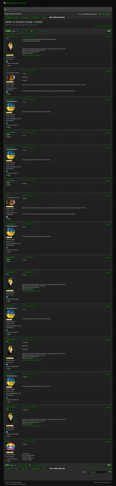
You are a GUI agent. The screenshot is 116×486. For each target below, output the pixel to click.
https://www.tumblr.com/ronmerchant (32, 55)
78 (38, 31)
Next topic (107, 26)
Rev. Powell (10, 99)
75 (28, 31)
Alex (7, 441)
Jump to (85, 472)
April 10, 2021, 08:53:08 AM (28, 306)
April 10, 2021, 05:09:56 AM (28, 272)
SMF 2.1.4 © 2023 (9, 482)
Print (109, 31)
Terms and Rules (101, 482)
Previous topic (98, 26)
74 (25, 31)
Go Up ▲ (108, 482)
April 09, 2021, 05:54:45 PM (28, 70)
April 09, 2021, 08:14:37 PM (28, 195)
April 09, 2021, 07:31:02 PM (28, 180)
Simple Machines (17, 482)
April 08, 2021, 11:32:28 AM (28, 36)
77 (35, 31)
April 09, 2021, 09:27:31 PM (28, 224)
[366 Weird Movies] (7, 123)
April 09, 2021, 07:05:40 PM (28, 132)
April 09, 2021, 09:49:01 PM (28, 257)
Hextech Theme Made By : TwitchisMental (15, 484)
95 (43, 31)
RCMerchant (10, 36)
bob (7, 71)
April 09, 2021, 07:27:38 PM (28, 147)
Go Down (8, 31)
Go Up (7, 465)
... (22, 31)
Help (95, 482)
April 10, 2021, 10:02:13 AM (28, 339)
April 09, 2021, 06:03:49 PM (28, 99)
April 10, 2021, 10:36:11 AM (28, 373)
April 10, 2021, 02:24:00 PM (28, 441)
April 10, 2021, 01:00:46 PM (28, 407)
